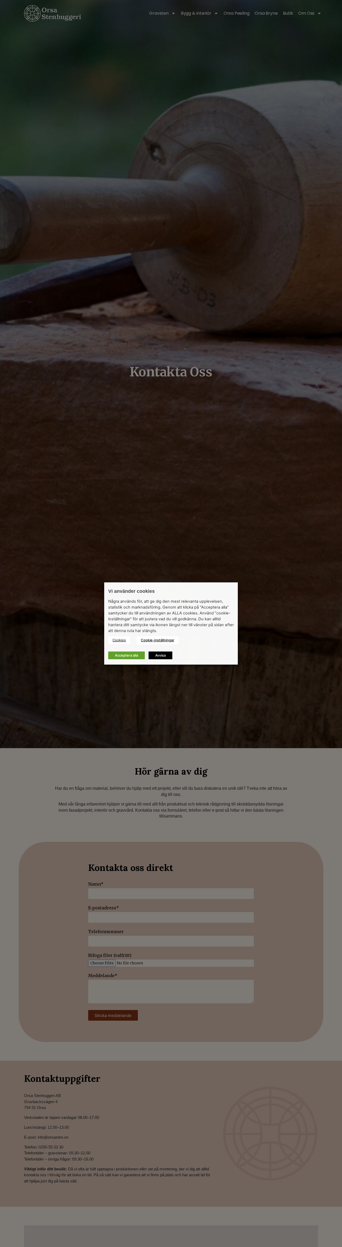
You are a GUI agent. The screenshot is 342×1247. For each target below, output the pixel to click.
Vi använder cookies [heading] (131, 591)
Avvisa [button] (160, 655)
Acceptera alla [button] (126, 655)
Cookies (119, 640)
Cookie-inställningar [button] (157, 640)
